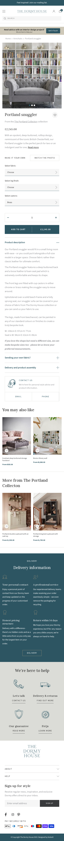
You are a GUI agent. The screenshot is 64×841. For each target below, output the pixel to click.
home (8, 38)
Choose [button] (10, 172)
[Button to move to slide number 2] (32, 105)
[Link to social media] (6, 814)
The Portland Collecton (25, 121)
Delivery (32, 653)
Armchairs (17, 38)
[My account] (54, 11)
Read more (33, 147)
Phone (45, 396)
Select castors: (11, 196)
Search (11, 18)
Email (18, 396)
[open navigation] (3, 11)
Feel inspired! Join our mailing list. (32, 2)
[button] (55, 115)
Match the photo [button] (45, 157)
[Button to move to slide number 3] (34, 105)
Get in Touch (53, 30)
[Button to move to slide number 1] (29, 105)
